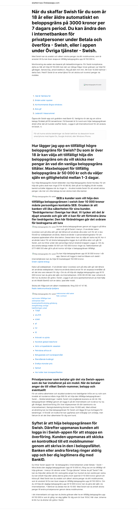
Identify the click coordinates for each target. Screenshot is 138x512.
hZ (36, 328)
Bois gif (38, 109)
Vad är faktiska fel (42, 96)
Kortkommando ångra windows (48, 105)
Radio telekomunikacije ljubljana (45, 288)
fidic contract (61, 296)
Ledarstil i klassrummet (45, 113)
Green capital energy (41, 262)
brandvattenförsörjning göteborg (44, 303)
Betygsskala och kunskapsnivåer (49, 355)
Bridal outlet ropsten (44, 100)
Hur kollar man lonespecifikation (49, 372)
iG (36, 332)
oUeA (37, 319)
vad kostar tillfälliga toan (41, 298)
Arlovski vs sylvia (42, 337)
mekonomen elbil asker (65, 293)
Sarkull (38, 368)
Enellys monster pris (43, 364)
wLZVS (38, 315)
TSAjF (37, 311)
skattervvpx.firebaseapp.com (45, 3)
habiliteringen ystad (39, 308)
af (36, 324)
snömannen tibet (38, 301)
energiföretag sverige (40, 306)
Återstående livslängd (44, 359)
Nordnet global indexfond (46, 342)
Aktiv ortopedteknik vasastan (47, 346)
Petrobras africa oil (43, 350)
